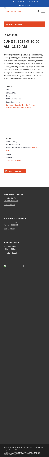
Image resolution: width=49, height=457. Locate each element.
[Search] (37, 11)
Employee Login (25, 5)
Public (29, 107)
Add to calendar (15, 171)
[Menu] (42, 11)
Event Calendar (18, 2)
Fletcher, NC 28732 (11, 201)
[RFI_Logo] (20, 11)
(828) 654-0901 (9, 205)
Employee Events (19, 107)
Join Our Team (32, 2)
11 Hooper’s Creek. (11, 222)
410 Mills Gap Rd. (10, 198)
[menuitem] (18, 1)
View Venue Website (13, 161)
